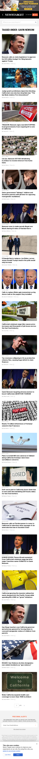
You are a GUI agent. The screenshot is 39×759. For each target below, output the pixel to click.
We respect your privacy (20, 729)
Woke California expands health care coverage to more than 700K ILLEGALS (16, 696)
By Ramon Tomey (6, 496)
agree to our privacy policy (11, 751)
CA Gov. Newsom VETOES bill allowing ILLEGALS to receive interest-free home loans (17, 161)
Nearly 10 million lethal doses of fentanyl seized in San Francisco (17, 425)
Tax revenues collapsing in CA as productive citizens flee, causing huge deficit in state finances (18, 360)
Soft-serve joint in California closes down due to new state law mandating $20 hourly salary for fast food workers (19, 491)
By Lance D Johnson (7, 296)
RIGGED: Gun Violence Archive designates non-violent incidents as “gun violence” (17, 664)
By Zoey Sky (5, 330)
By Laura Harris (5, 63)
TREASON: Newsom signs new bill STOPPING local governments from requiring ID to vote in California (18, 127)
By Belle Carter (5, 199)
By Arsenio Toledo (6, 265)
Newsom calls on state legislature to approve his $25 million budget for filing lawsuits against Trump (19, 59)
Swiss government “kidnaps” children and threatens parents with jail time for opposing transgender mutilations (18, 194)
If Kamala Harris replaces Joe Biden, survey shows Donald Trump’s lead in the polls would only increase (18, 260)
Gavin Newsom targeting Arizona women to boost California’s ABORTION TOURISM (18, 393)
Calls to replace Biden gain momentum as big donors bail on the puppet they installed (18, 293)
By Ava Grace (5, 97)
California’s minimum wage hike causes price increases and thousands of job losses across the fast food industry (19, 326)
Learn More (8, 754)
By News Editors (6, 231)
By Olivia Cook (5, 396)
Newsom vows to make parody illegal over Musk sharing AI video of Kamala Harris (17, 227)
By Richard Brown (6, 462)
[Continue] (35, 725)
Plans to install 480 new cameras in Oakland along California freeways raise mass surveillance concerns (18, 458)
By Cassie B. (5, 131)
